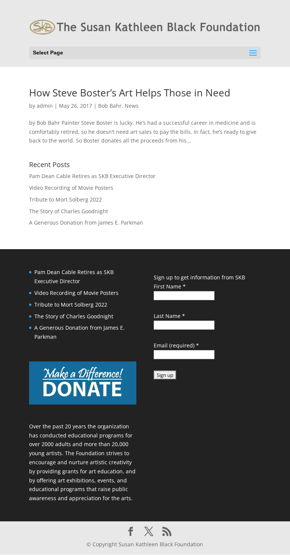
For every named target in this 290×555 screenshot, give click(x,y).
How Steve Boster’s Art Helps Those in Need (129, 92)
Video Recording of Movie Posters (71, 187)
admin (45, 105)
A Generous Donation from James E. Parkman (86, 222)
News (132, 105)
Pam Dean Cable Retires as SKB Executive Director (92, 176)
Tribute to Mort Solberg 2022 (65, 199)
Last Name (169, 315)
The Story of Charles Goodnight (68, 211)
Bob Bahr (110, 105)
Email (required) (176, 345)
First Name (170, 286)
